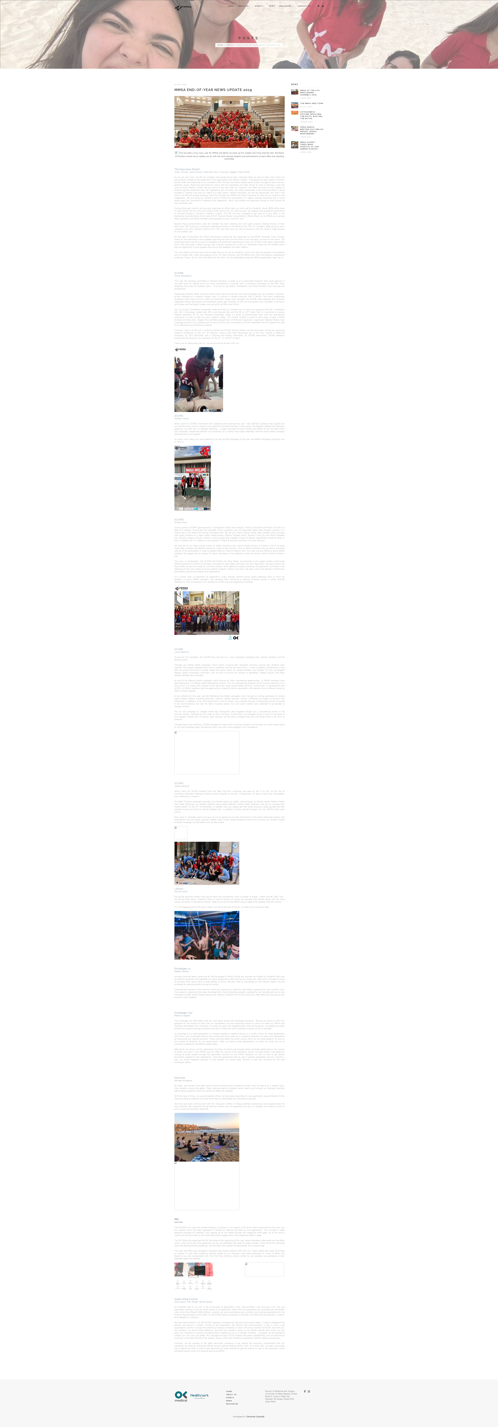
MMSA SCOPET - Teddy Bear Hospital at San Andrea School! (309, 145)
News (272, 6)
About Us (231, 1395)
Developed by (248, 1417)
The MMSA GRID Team (311, 103)
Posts (230, 45)
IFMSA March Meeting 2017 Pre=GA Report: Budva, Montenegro (311, 130)
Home (231, 6)
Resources (232, 1404)
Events (230, 1398)
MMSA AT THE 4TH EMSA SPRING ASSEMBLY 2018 (310, 92)
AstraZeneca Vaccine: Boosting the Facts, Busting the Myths (311, 115)
